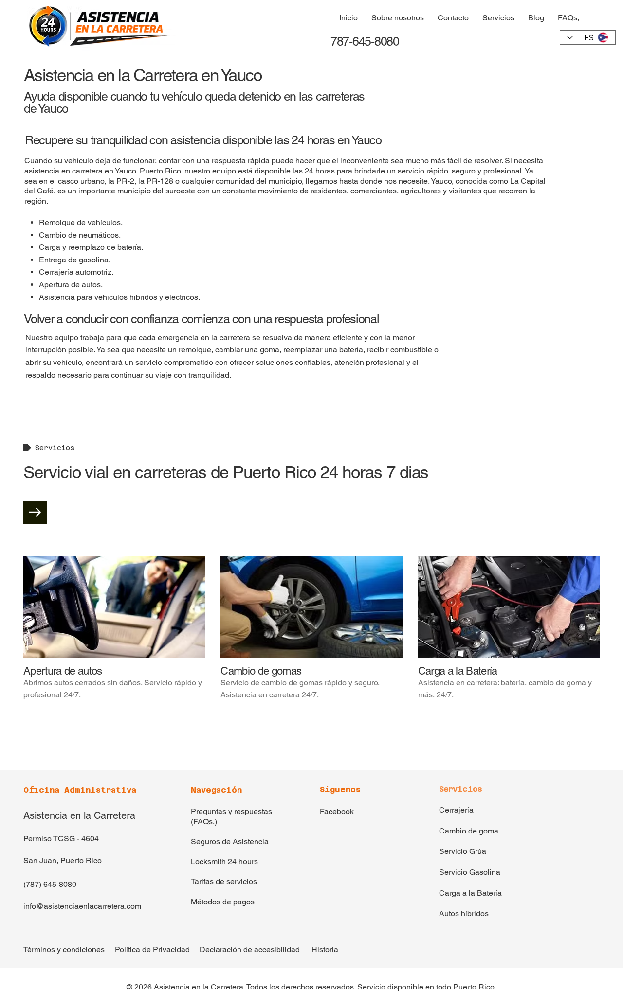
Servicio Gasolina (469, 872)
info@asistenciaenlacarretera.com (82, 906)
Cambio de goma (468, 830)
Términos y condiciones (64, 949)
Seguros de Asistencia (230, 841)
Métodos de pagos (223, 901)
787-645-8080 (363, 42)
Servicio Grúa (462, 851)
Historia (325, 949)
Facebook (337, 811)
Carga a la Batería (470, 893)
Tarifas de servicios (224, 881)
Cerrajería (456, 810)
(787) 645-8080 (49, 884)
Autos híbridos (464, 913)
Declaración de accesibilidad (250, 949)
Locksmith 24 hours (224, 861)
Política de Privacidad (152, 949)
